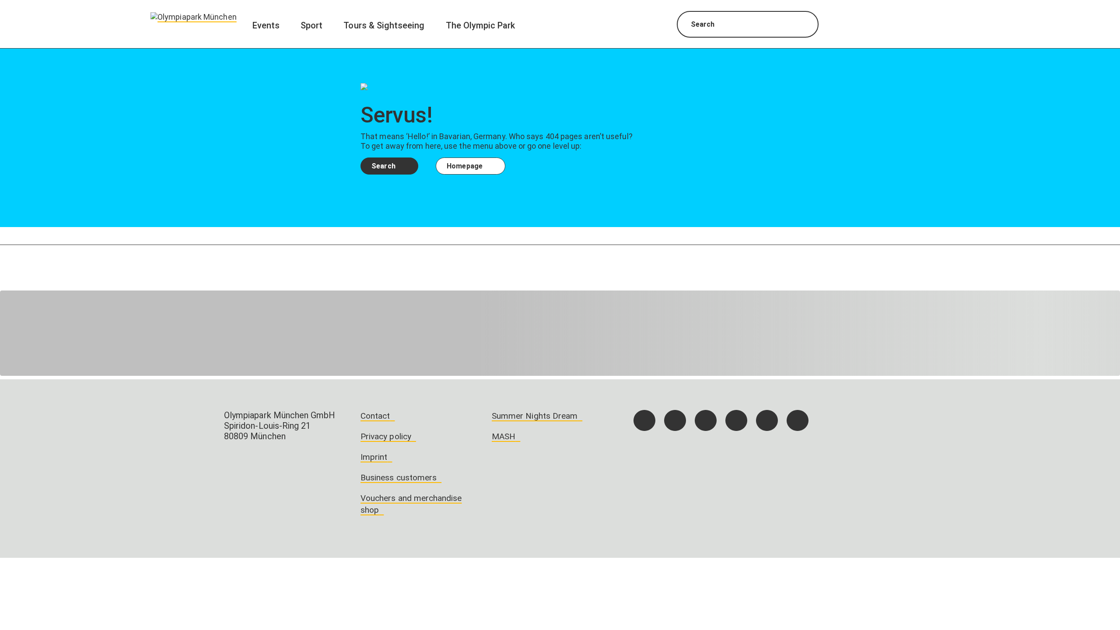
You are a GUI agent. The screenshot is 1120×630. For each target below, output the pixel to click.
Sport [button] (311, 25)
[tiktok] (706, 420)
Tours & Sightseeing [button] (383, 25)
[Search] (804, 25)
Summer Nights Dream (535, 416)
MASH (503, 436)
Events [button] (266, 25)
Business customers (398, 477)
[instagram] (675, 420)
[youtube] (797, 420)
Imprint (373, 457)
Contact (375, 416)
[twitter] (736, 420)
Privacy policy (385, 436)
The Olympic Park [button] (480, 25)
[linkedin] (767, 420)
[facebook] (644, 420)
